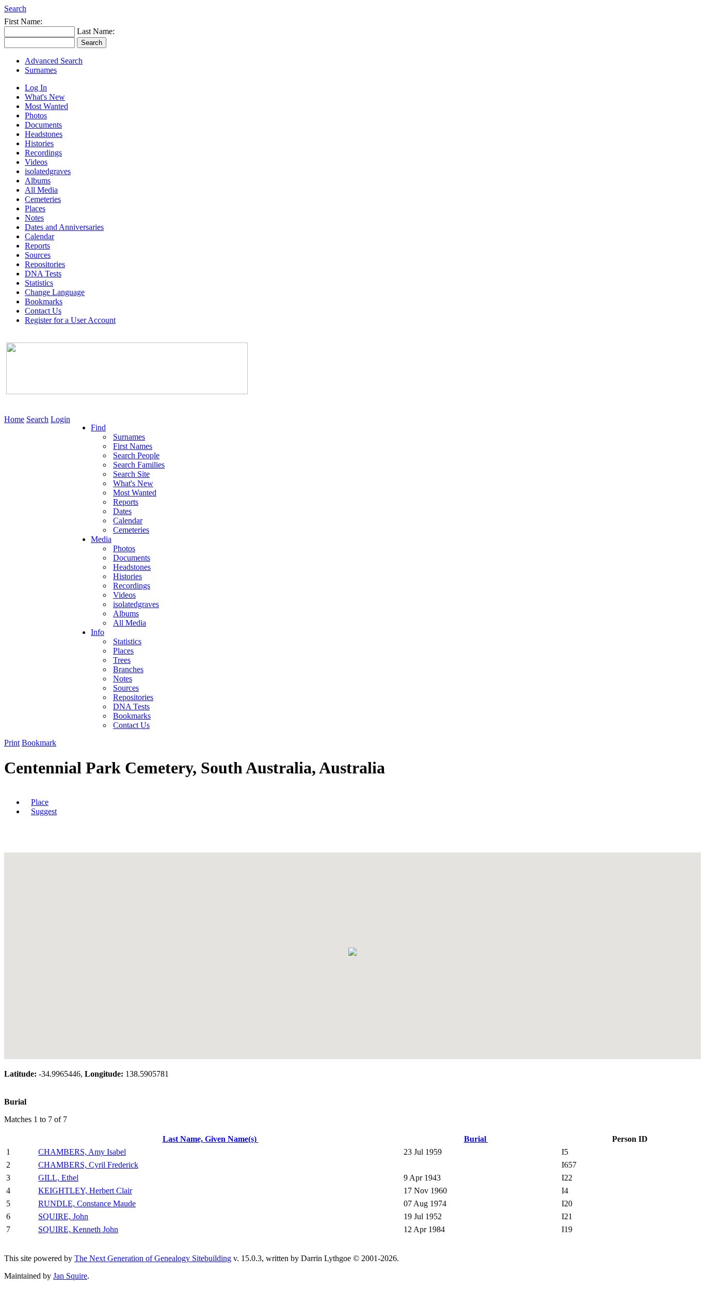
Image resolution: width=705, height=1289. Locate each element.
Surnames (41, 70)
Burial (476, 1139)
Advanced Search (54, 60)
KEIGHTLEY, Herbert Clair (85, 1190)
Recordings (43, 152)
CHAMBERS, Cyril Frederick (88, 1164)
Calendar (39, 236)
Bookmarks (43, 301)
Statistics (39, 282)
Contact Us (43, 310)
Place (40, 802)
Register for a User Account (70, 320)
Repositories (45, 264)
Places (35, 208)
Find (98, 427)
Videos (36, 162)
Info (97, 632)
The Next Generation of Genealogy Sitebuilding (152, 1258)
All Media (41, 189)
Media (101, 539)
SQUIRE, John (63, 1216)
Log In (36, 87)
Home (14, 419)
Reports (37, 245)
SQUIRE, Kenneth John (78, 1229)
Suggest (44, 811)
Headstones (43, 134)
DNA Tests (43, 273)
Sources (38, 255)
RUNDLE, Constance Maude (87, 1203)
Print (12, 742)
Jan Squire (70, 1275)
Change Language (55, 292)
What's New (45, 96)
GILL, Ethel (58, 1177)
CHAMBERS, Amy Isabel (82, 1151)
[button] (352, 952)
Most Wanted (46, 106)
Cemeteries (43, 199)
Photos (36, 115)
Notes (34, 217)
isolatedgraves (48, 171)
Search (15, 8)
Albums (38, 180)
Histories (39, 143)
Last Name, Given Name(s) (211, 1139)
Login (60, 419)
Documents (43, 124)
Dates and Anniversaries (64, 227)
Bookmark (39, 742)
